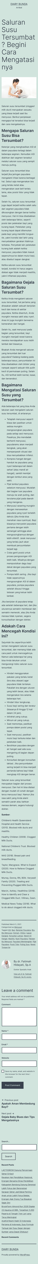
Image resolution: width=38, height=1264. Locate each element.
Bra (33, 930)
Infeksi (22, 933)
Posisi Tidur (14, 944)
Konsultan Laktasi (16, 936)
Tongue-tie (6, 947)
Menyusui (18, 927)
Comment (6, 1004)
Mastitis (11, 939)
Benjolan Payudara (23, 930)
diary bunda (19, 4)
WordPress (25, 1255)
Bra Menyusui (7, 933)
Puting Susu (25, 944)
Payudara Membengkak (22, 941)
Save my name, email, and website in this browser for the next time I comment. (20, 1074)
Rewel (33, 944)
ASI (9, 930)
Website (5, 1058)
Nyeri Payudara (22, 939)
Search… (6, 1141)
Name (5, 1031)
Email (5, 1044)
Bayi (13, 930)
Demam (16, 933)
